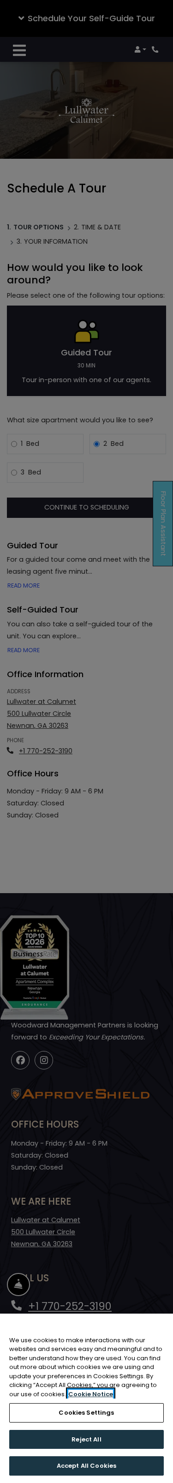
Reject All (86, 1439)
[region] (86, 1398)
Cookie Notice (90, 1394)
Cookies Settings (86, 1412)
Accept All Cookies (86, 1465)
